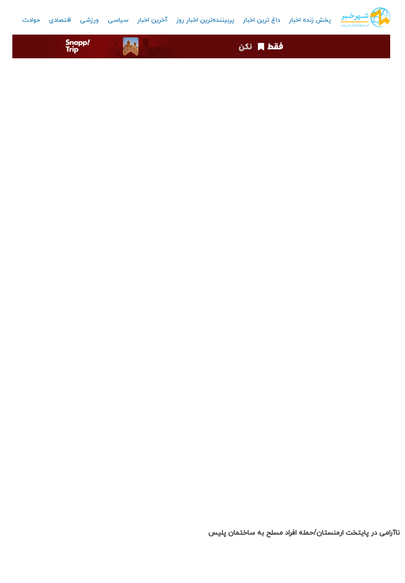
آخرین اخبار (152, 20)
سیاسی (118, 20)
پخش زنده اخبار (310, 20)
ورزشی (89, 20)
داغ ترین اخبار (261, 20)
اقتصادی (60, 20)
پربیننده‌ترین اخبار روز (205, 20)
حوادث (31, 20)
